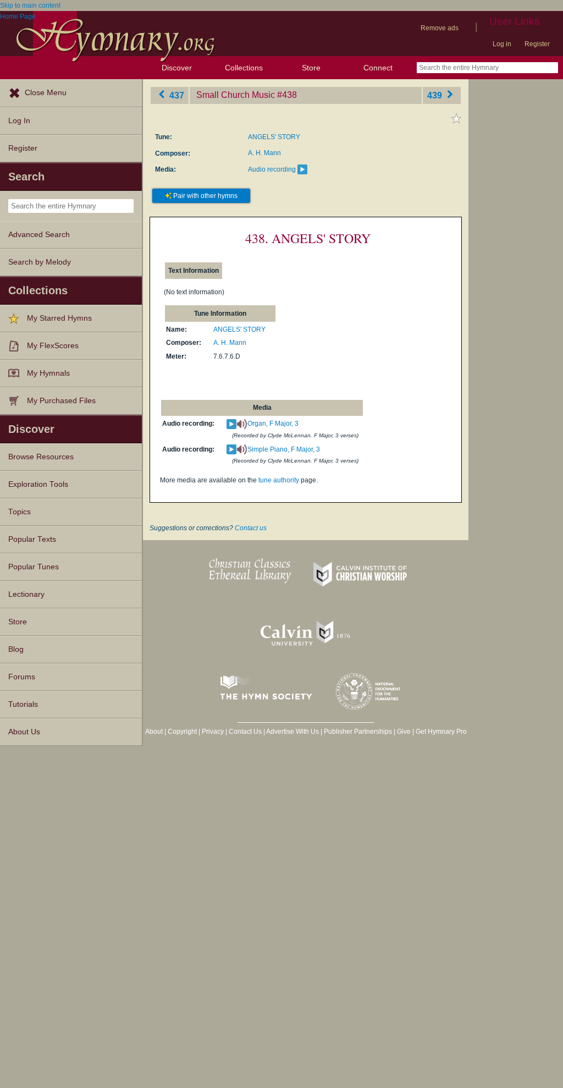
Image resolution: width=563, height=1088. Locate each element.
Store (311, 67)
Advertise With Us (292, 731)
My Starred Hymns (59, 318)
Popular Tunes (33, 567)
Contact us (251, 528)
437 (175, 95)
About (154, 731)
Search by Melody (39, 262)
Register (537, 44)
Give (404, 731)
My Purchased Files (61, 401)
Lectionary (26, 594)
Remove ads (440, 28)
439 (435, 95)
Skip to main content (30, 5)
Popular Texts (32, 539)
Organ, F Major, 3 (273, 423)
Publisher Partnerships (358, 731)
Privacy (213, 731)
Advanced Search (39, 234)
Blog (16, 649)
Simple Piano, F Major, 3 (283, 449)
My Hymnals (48, 373)
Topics (19, 512)
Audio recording (272, 169)
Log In (19, 121)
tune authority (278, 480)
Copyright (182, 731)
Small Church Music (235, 95)
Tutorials (23, 704)
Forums (21, 677)
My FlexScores (53, 346)
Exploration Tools (38, 484)
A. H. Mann (264, 153)
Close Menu (46, 93)
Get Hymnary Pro (441, 731)
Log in (502, 44)
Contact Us (245, 731)
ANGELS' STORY (274, 137)
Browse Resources (41, 457)
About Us (24, 732)
